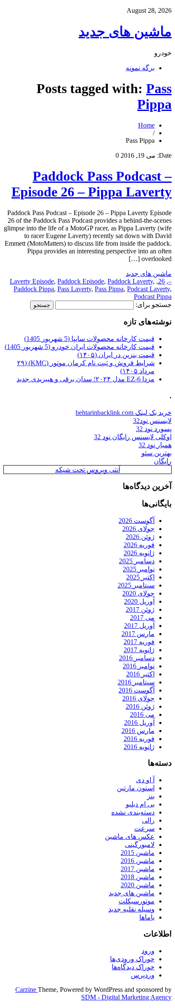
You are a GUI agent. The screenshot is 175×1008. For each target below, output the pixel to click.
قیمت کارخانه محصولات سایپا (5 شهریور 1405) (89, 338)
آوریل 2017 (139, 625)
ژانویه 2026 (139, 553)
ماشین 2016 (138, 860)
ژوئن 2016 (140, 706)
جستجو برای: (153, 304)
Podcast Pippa (153, 296)
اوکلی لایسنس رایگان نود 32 (133, 436)
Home (146, 125)
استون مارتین (136, 788)
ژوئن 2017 (140, 609)
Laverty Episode (32, 281)
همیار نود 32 (155, 445)
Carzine (26, 989)
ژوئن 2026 (140, 536)
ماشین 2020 (138, 885)
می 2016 (142, 714)
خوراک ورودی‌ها (132, 959)
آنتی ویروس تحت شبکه (87, 469)
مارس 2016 (138, 730)
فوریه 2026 (139, 544)
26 (161, 281)
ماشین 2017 (138, 868)
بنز (151, 796)
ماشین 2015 (138, 852)
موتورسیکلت (137, 901)
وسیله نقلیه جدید (131, 909)
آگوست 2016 (137, 690)
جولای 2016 (138, 698)
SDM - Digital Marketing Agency (126, 997)
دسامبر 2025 (137, 561)
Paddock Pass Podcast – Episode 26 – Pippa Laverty (91, 183)
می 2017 (142, 617)
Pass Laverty (74, 288)
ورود (148, 950)
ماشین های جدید (125, 31)
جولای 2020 (138, 593)
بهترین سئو (156, 453)
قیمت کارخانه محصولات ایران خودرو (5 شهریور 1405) (80, 346)
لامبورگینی (140, 844)
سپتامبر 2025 (136, 585)
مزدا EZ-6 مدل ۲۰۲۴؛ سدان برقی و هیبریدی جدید (86, 379)
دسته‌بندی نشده (133, 812)
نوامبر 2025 (139, 569)
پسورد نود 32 (154, 428)
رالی (148, 820)
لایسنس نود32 (152, 420)
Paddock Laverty (130, 281)
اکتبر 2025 (140, 577)
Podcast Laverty (148, 288)
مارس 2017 (138, 633)
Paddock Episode (80, 281)
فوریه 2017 (139, 641)
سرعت (144, 828)
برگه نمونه (140, 67)
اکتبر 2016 (140, 674)
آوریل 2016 (139, 722)
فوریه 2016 (139, 738)
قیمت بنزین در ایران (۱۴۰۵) (116, 354)
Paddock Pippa (34, 288)
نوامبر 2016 (139, 666)
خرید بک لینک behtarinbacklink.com (124, 412)
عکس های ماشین (130, 836)
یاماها (147, 917)
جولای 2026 (138, 528)
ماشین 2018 (138, 876)
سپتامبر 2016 (136, 682)
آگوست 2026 (137, 520)
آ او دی (145, 780)
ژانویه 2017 (139, 649)
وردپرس (143, 975)
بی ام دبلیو (140, 804)
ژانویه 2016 (139, 746)
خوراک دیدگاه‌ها (133, 967)
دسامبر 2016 (137, 658)
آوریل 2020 (139, 601)
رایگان (163, 461)
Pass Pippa (154, 96)
